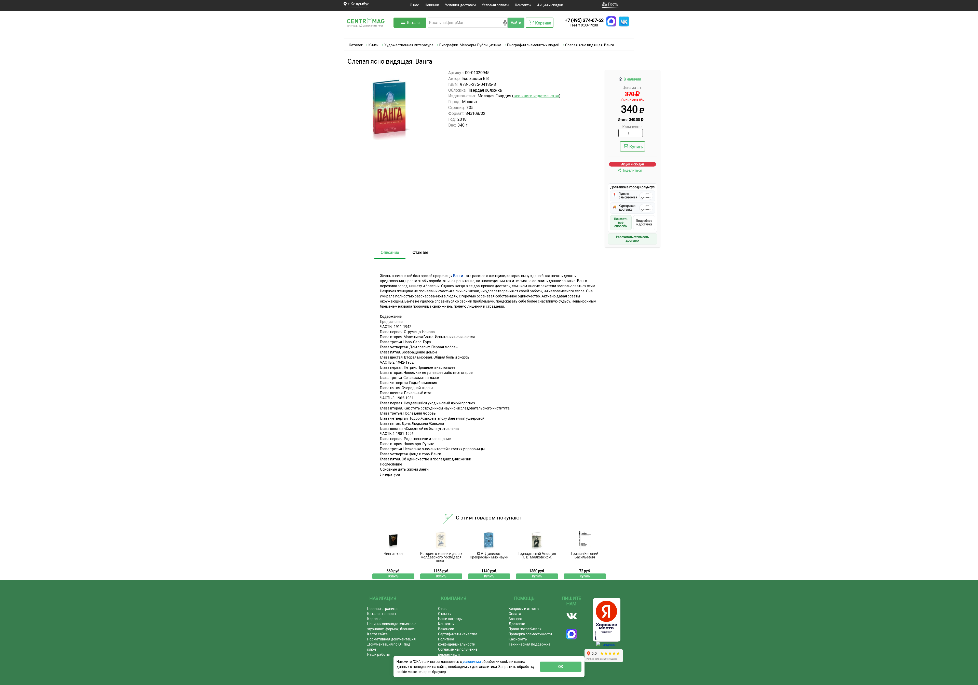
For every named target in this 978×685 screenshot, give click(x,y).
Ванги (458, 276)
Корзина (374, 619)
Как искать (518, 639)
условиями (472, 662)
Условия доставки (460, 5)
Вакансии (446, 629)
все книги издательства (536, 95)
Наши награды (450, 619)
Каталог (414, 23)
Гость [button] (612, 4)
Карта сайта (377, 634)
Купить (636, 146)
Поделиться (631, 170)
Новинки (432, 5)
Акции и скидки (550, 5)
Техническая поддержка (529, 644)
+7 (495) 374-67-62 (584, 20)
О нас (414, 5)
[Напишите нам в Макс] (611, 21)
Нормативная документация (391, 639)
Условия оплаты (495, 5)
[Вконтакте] (571, 616)
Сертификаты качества (457, 634)
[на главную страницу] (368, 33)
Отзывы (420, 252)
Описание (390, 252)
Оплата (515, 614)
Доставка (517, 624)
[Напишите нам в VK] (624, 21)
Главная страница (382, 609)
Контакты (523, 5)
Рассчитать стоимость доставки (632, 238)
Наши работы (378, 654)
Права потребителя (525, 629)
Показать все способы (620, 222)
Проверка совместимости (530, 634)
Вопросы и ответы (524, 609)
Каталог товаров (381, 614)
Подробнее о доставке (644, 222)
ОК (560, 667)
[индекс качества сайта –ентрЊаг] (607, 647)
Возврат (516, 619)
